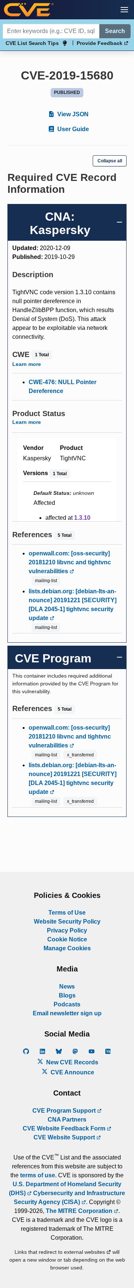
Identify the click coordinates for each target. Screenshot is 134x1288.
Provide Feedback (100, 43)
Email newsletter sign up (67, 1013)
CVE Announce (71, 1072)
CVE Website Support (65, 1137)
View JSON (72, 114)
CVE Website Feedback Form (65, 1128)
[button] (124, 9)
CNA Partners (67, 1119)
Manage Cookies (67, 948)
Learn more (26, 364)
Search (115, 31)
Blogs (67, 995)
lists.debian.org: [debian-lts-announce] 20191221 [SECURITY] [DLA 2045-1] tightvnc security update (73, 604)
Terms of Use (67, 912)
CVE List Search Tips (32, 43)
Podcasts (67, 1004)
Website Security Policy (67, 921)
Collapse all (110, 160)
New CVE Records (71, 1062)
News (67, 986)
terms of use (37, 1175)
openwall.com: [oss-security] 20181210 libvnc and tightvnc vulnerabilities (70, 562)
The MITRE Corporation (80, 1211)
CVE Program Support (64, 1110)
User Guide (72, 129)
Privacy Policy (67, 930)
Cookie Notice (67, 939)
